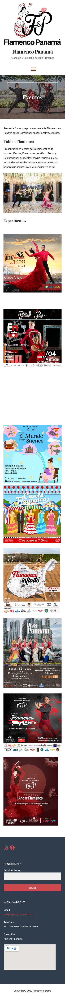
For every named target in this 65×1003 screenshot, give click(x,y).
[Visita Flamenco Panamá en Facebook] (12, 848)
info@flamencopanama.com (18, 914)
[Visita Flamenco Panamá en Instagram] (6, 848)
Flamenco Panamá (32, 51)
